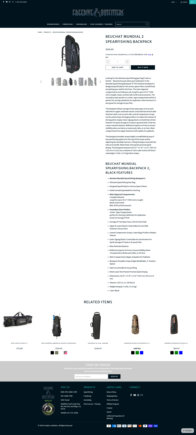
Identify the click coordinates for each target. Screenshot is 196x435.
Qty (107, 57)
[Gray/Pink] (65, 353)
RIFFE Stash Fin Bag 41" (20, 326)
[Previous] (41, 54)
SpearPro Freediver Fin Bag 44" (176, 326)
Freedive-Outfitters (51, 426)
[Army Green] (57, 353)
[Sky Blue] (142, 353)
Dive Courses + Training (101, 24)
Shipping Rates (112, 396)
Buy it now (143, 67)
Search (109, 412)
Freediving (68, 24)
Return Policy (111, 392)
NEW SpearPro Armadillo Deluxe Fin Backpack (59, 326)
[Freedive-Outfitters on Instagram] (10, 2)
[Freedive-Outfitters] (98, 12)
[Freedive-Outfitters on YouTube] (6, 2)
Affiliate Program (113, 404)
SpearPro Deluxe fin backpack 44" (137, 326)
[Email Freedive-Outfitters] (13, 2)
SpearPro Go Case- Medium (98, 326)
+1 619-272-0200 (21, 2)
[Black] (52, 353)
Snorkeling (81, 24)
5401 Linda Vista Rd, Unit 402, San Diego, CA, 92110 (71, 406)
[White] (61, 353)
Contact (109, 408)
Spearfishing (53, 24)
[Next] (100, 54)
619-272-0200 (72, 413)
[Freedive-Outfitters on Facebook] (3, 2)
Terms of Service (112, 400)
